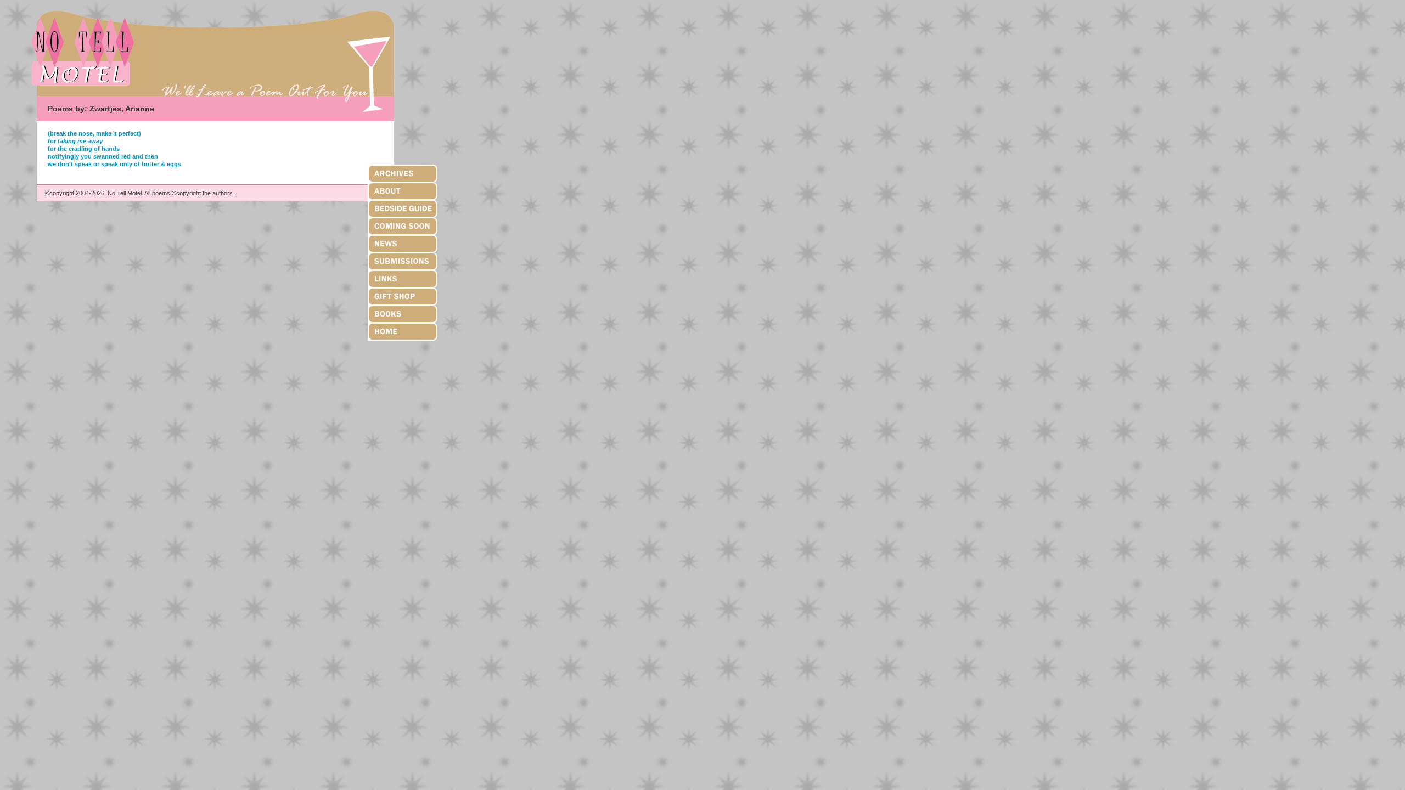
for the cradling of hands (84, 148)
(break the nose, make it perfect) (94, 133)
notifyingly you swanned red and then (103, 156)
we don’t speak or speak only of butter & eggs (114, 164)
